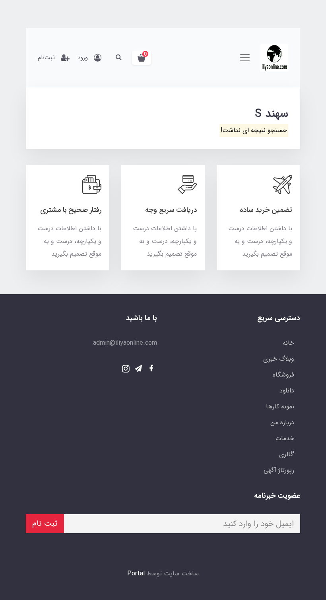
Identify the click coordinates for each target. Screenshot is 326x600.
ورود (83, 57)
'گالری (286, 454)
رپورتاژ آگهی (279, 470)
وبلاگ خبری (278, 359)
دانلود (286, 391)
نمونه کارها (280, 407)
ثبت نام (45, 523)
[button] (142, 58)
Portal (136, 574)
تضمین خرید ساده (266, 210)
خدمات (285, 438)
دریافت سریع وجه (171, 210)
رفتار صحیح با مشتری (70, 210)
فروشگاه (283, 375)
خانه (288, 343)
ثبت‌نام (46, 57)
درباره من (282, 422)
